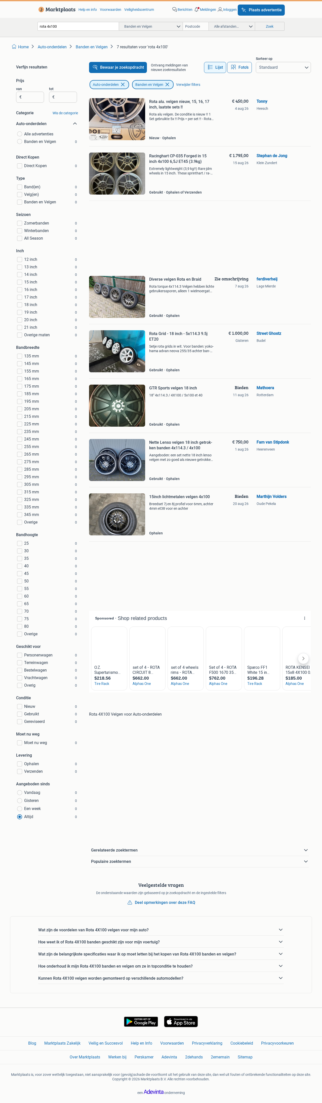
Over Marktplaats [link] (85, 1057)
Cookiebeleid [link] (241, 1043)
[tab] (215, 67)
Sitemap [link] (245, 1057)
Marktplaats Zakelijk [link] (62, 1043)
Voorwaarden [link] (110, 10)
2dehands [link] (194, 1057)
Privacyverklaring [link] (207, 1043)
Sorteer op (264, 59)
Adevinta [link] (169, 1057)
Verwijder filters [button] (188, 85)
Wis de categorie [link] (65, 113)
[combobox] (78, 26)
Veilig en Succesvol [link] (106, 1043)
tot (51, 89)
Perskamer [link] (144, 1057)
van (19, 89)
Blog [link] (32, 1043)
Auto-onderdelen (106, 85)
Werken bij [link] (117, 1057)
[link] (55, 9)
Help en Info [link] (141, 1043)
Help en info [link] (87, 10)
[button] (204, 10)
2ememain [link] (220, 1057)
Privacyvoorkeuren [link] (277, 1043)
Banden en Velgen (149, 85)
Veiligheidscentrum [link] (139, 10)
